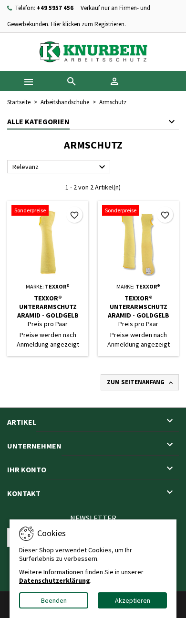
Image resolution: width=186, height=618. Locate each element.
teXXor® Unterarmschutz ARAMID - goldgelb (48, 306)
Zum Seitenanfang (141, 382)
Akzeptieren (132, 600)
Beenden (54, 600)
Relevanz (60, 167)
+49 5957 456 (55, 8)
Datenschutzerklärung (54, 580)
